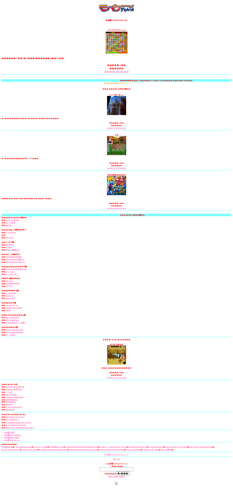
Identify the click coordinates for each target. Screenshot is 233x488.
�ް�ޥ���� (11, 400)
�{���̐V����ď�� (201, 447)
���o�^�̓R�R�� (116, 71)
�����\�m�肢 (138, 447)
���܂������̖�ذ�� (16, 269)
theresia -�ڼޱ (10, 272)
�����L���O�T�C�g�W (19, 428)
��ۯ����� (12, 318)
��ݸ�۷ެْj (8, 225)
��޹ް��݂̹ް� (9, 432)
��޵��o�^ (56, 447)
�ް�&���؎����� (116, 477)
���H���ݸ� (12, 220)
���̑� (8, 410)
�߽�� (8, 405)
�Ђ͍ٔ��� (10, 335)
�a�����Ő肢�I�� (177, 447)
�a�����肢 (156, 447)
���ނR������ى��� (114, 447)
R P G (7, 392)
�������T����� (112, 450)
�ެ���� (9, 402)
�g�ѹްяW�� (41, 447)
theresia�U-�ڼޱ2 (12, 274)
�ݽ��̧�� (10, 233)
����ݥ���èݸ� (15, 387)
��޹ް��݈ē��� (11, 437)
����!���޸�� (14, 259)
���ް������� (13, 257)
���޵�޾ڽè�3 (12, 250)
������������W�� (84, 450)
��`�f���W (12, 419)
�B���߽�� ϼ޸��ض (15, 323)
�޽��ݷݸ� (166, 450)
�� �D (8, 286)
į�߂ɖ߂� (116, 459)
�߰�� (8, 310)
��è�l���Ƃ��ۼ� (15, 262)
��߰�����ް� (12, 283)
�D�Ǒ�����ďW (10, 450)
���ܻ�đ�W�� (151, 450)
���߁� (9, 238)
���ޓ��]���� (14, 330)
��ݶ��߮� (10, 223)
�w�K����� (12, 407)
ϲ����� (10, 298)
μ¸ (6, 235)
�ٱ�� (8, 247)
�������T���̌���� (54, 450)
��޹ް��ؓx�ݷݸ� (12, 440)
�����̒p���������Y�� (82, 447)
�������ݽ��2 (14, 308)
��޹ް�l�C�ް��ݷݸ (13, 435)
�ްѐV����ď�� (23, 447)
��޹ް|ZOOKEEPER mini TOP (116, 454)
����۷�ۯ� (11, 305)
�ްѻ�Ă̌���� (133, 450)
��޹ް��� (6, 447)
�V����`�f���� (15, 425)
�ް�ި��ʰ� (9, 245)
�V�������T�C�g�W (18, 423)
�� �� (9, 281)
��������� (13, 397)
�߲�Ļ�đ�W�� (30, 450)
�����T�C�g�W (15, 417)
